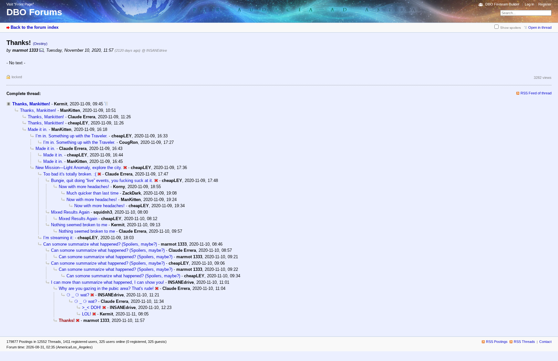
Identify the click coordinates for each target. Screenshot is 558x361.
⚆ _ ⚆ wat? (78, 294)
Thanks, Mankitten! (31, 103)
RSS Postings (497, 342)
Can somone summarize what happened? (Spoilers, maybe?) (100, 244)
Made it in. (37, 129)
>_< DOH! (91, 307)
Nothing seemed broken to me (79, 224)
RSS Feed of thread (536, 93)
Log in (529, 4)
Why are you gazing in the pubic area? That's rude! (106, 288)
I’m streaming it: (58, 237)
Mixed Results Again (70, 212)
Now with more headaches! (84, 186)
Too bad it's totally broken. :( (69, 174)
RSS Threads (524, 342)
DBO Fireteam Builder (502, 4)
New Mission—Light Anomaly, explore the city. (79, 167)
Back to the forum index (34, 27)
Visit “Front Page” (20, 4)
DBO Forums (34, 12)
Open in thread (540, 27)
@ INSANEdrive (154, 50)
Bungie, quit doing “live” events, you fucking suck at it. (102, 180)
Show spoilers (510, 27)
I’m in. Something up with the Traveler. (72, 135)
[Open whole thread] (106, 103)
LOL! (86, 314)
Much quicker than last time (93, 193)
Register (545, 4)
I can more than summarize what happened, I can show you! (107, 282)
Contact (545, 342)
